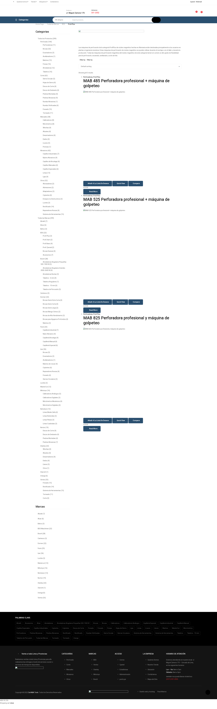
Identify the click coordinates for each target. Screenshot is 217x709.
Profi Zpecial (47, 247)
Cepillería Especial (49, 345)
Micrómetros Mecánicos (51, 401)
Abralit (42, 221)
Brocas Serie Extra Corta (51, 300)
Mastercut (41, 563)
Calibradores (47, 120)
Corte (42, 75)
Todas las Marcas (53, 24)
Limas (45, 173)
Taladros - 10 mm (49, 285)
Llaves (45, 464)
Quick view (121, 183)
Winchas (46, 128)
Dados (45, 139)
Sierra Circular (48, 79)
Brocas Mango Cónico (50, 312)
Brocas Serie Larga (49, 308)
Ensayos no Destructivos (51, 199)
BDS (63, 24)
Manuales (43, 117)
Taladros (46, 72)
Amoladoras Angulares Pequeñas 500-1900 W (53, 263)
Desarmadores (48, 135)
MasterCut (44, 387)
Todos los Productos (45, 38)
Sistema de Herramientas (52, 214)
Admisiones (47, 187)
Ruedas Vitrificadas (49, 105)
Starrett (43, 472)
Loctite (45, 203)
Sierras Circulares (49, 379)
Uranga (42, 476)
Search (156, 20)
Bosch (42, 259)
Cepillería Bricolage (49, 338)
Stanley (43, 446)
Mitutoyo (43, 390)
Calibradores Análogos (51, 394)
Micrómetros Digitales (50, 405)
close (12, 703)
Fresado (45, 109)
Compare (136, 183)
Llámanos (94, 10)
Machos (45, 60)
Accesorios (47, 255)
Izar (41, 349)
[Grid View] (79, 62)
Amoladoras (47, 68)
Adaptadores (47, 191)
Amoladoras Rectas (49, 274)
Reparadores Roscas (50, 210)
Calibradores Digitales (50, 397)
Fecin (42, 327)
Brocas (45, 49)
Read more (93, 191)
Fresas (45, 64)
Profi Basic (46, 243)
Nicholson (43, 409)
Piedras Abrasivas (49, 98)
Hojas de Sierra (48, 82)
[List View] (80, 62)
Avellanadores (48, 56)
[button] (207, 692)
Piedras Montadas (49, 94)
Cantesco (43, 293)
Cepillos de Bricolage (50, 161)
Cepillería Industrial (49, 330)
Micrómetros (47, 124)
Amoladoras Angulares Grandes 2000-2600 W (53, 269)
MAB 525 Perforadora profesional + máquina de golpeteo (126, 202)
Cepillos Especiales (49, 169)
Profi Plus (96, 77)
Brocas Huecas (48, 251)
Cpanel (192, 2)
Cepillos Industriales (50, 154)
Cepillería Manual (49, 341)
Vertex (42, 480)
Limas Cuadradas (49, 423)
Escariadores (47, 53)
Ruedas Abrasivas (49, 101)
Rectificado (47, 206)
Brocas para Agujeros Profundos (54, 319)
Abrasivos (43, 150)
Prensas (46, 147)
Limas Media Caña (49, 412)
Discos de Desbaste (50, 90)
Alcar (42, 225)
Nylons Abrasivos (49, 158)
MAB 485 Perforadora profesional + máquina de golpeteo (126, 83)
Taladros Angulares (49, 282)
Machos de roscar (49, 364)
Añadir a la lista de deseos (98, 183)
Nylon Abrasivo (48, 334)
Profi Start (46, 240)
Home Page (40, 24)
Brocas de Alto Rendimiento (52, 315)
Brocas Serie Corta (49, 304)
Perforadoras (88, 77)
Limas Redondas (48, 416)
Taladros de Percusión (50, 289)
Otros (42, 180)
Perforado (44, 42)
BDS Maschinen (43, 528)
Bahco (42, 229)
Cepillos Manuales (49, 165)
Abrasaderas (47, 184)
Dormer (43, 297)
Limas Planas (47, 420)
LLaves (45, 143)
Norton (42, 427)
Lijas (44, 177)
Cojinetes (46, 195)
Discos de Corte (48, 86)
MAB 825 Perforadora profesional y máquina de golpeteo (126, 320)
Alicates (45, 131)
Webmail (199, 2)
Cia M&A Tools (33, 692)
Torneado (46, 113)
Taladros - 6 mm (48, 278)
